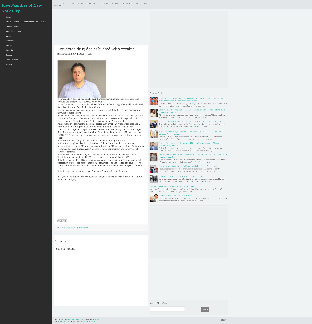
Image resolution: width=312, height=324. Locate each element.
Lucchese (9, 36)
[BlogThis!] (61, 220)
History (9, 64)
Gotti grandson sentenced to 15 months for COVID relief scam (184, 176)
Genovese (10, 41)
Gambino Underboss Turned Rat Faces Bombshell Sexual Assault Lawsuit (189, 166)
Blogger (97, 319)
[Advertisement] (101, 28)
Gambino (10, 45)
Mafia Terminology (14, 31)
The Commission (13, 60)
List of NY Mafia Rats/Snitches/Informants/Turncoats (172, 186)
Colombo (9, 50)
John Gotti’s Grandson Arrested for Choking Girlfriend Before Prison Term (190, 121)
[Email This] (58, 220)
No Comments (83, 228)
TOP (224, 320)
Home (8, 17)
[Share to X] (63, 220)
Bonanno (9, 55)
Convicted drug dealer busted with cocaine (96, 48)
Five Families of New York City (22, 8)
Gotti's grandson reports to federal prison (176, 195)
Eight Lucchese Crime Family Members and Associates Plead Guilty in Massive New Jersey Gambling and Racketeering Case (192, 99)
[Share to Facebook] (65, 220)
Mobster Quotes (12, 26)
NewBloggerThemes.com (90, 321)
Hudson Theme (65, 321)
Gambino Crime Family (67, 228)
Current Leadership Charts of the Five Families (26, 22)
